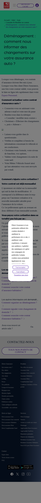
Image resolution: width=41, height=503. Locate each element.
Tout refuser (20, 272)
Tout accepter (20, 267)
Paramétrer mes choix (21, 275)
